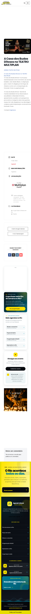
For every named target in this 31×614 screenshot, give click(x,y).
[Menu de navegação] (28, 3)
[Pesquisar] (24, 3)
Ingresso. (13, 172)
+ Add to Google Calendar (18, 229)
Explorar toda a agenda (14, 516)
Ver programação (15, 308)
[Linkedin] (17, 255)
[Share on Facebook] (9, 255)
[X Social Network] (13, 255)
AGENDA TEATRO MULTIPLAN (12, 70)
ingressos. (13, 110)
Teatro (15, 214)
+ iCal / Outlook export (17, 233)
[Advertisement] (15, 22)
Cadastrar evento (15, 368)
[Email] (21, 255)
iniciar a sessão (14, 454)
